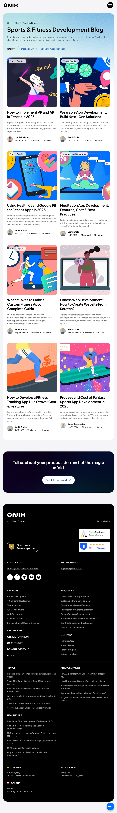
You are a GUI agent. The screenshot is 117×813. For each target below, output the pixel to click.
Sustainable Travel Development (75, 601)
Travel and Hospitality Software (75, 596)
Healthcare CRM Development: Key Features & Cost (31, 721)
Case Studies (15, 642)
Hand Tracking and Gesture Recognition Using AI (83, 681)
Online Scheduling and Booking (75, 605)
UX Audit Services (15, 618)
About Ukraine (67, 645)
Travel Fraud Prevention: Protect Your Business (28, 703)
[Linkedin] (10, 577)
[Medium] (31, 577)
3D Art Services (14, 605)
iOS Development (15, 609)
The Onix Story (67, 641)
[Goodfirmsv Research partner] (22, 547)
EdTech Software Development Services (79, 618)
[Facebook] (17, 577)
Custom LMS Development (73, 627)
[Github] (24, 577)
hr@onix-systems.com (71, 568)
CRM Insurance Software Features (23, 748)
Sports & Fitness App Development (77, 623)
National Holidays (69, 654)
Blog (10, 655)
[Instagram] (38, 577)
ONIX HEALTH (14, 630)
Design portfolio (18, 649)
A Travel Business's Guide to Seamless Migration (29, 708)
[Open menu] (110, 5)
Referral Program (68, 649)
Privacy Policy (103, 521)
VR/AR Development (16, 596)
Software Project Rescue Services (23, 623)
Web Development (16, 614)
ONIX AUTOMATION (18, 636)
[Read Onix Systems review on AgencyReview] (94, 534)
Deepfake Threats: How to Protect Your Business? (83, 693)
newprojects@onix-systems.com (23, 568)
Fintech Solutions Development (75, 614)
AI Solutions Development (19, 601)
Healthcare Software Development (77, 609)
